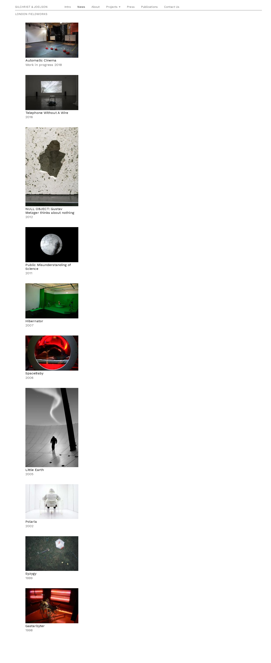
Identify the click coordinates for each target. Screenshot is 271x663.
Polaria (31, 522)
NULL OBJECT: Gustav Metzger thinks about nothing (49, 211)
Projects (112, 6)
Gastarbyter (35, 626)
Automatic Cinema (41, 60)
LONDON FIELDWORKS (31, 14)
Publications (149, 6)
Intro (67, 6)
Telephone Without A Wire (46, 113)
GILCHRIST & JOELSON (31, 6)
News (81, 6)
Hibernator (34, 321)
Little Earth (34, 470)
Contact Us (171, 6)
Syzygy (31, 574)
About (95, 6)
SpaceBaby (34, 373)
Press (131, 6)
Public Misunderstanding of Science (48, 267)
